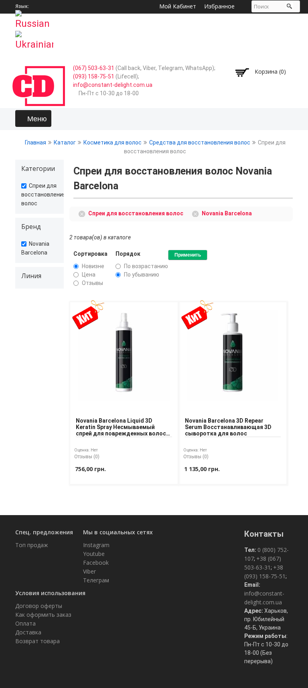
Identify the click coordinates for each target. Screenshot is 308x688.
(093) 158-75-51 (93, 76)
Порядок (128, 254)
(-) (83, 213)
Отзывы (92, 283)
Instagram (96, 545)
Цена (88, 274)
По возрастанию (146, 266)
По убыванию (141, 274)
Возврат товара (37, 641)
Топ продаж (31, 545)
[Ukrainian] (34, 38)
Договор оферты (38, 606)
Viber (89, 571)
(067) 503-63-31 (93, 68)
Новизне (93, 266)
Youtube (94, 554)
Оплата (25, 623)
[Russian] (34, 17)
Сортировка (90, 254)
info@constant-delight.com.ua (112, 85)
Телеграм (96, 580)
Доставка (28, 632)
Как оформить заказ (43, 614)
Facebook (96, 562)
